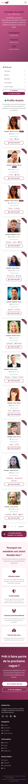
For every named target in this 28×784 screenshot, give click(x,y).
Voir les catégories (16, 689)
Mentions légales (19, 777)
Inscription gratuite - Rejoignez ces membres (15, 534)
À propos (5, 742)
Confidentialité (7, 765)
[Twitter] (10, 716)
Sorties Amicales (7, 733)
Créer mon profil (15, 142)
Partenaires (6, 763)
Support (5, 760)
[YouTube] (14, 716)
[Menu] (25, 2)
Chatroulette (6, 728)
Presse (5, 748)
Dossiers (5, 725)
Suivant (21, 526)
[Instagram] (6, 716)
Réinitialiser (15, 90)
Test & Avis (6, 730)
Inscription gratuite (16, 684)
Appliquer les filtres (15, 93)
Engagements (7, 751)
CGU (4, 768)
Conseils (5, 745)
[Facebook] (2, 716)
